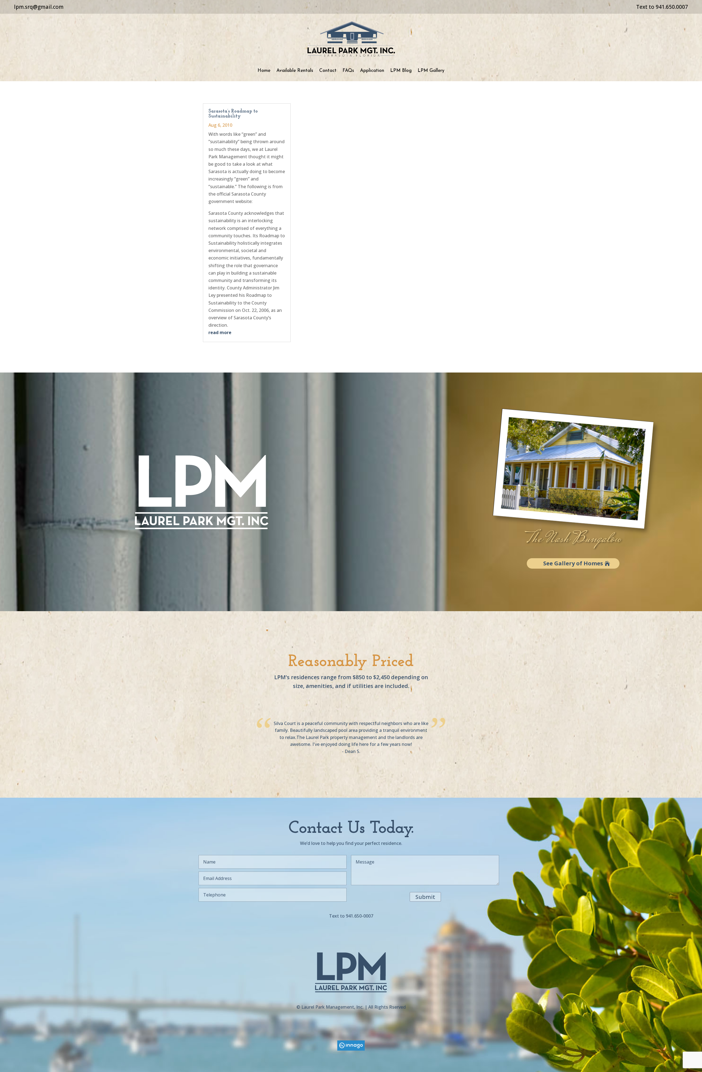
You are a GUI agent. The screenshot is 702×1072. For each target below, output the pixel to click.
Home (263, 70)
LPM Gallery (431, 70)
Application (372, 70)
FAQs (348, 70)
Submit (425, 897)
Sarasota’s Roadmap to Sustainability (233, 114)
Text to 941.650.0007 (662, 6)
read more (219, 332)
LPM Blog (401, 70)
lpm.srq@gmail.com (39, 6)
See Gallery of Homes (573, 563)
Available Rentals (294, 70)
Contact (327, 70)
